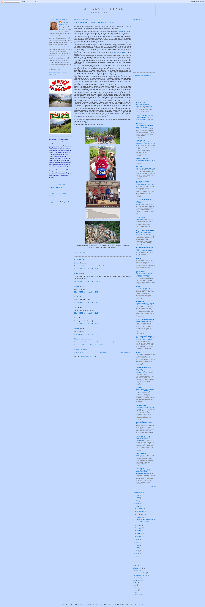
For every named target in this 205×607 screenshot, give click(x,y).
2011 (137, 545)
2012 (137, 542)
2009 (137, 550)
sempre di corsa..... (142, 405)
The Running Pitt (141, 468)
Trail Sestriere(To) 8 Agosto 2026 (145, 168)
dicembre (140, 509)
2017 (137, 498)
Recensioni (136, 595)
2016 (137, 501)
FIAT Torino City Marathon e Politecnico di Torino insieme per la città (145, 143)
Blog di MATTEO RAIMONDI (145, 231)
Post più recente (79, 352)
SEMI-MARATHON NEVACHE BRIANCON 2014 (95, 22)
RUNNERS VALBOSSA (143, 158)
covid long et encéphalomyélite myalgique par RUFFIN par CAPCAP (145, 390)
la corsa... (139, 259)
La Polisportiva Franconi (144, 336)
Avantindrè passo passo (144, 422)
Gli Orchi (139, 166)
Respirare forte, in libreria (143, 288)
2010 (137, 548)
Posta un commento (80, 349)
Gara (84, 252)
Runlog (138, 286)
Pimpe (76, 273)
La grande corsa (102, 9)
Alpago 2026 (140, 219)
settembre (140, 514)
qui (85, 121)
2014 (137, 506)
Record (135, 590)
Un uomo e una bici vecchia (144, 424)
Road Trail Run (141, 103)
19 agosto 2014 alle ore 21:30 (87, 281)
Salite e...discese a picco (143, 321)
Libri (134, 592)
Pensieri (135, 570)
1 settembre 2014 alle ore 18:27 (88, 345)
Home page (102, 352)
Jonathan (77, 263)
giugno (139, 525)
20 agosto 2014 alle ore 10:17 (87, 313)
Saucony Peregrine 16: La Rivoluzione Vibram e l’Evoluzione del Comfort (143, 471)
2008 (137, 553)
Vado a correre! (141, 453)
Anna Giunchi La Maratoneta (145, 319)
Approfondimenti (138, 580)
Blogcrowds (65, 202)
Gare (134, 582)
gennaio (140, 536)
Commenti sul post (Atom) (89, 356)
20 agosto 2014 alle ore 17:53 (87, 323)
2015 (137, 503)
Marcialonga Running (120, 52)
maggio (139, 528)
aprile (139, 530)
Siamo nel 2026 (140, 455)
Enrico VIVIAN (140, 218)
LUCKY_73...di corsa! (143, 437)
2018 (137, 495)
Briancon (120, 31)
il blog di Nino (140, 140)
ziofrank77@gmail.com (56, 187)
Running (138, 352)
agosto (139, 517)
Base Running (140, 301)
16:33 (97, 250)
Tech (134, 587)
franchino (65, 22)
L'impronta (139, 354)
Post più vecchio (125, 352)
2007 (137, 556)
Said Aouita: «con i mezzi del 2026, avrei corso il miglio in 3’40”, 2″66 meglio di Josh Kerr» (145, 275)
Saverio (76, 318)
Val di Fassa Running (140, 575)
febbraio (140, 533)
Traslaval (136, 578)
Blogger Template (54, 202)
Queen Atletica (140, 272)
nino (75, 307)
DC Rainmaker (140, 124)
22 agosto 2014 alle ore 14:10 (87, 334)
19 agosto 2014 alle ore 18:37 (87, 268)
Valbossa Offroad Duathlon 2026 (145, 160)
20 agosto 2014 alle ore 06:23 (87, 292)
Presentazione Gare (139, 573)
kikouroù (139, 387)
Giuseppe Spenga (79, 339)
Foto (134, 585)
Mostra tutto (153, 486)
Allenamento (137, 568)
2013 (137, 539)
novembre (140, 511)
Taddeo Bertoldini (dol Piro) (145, 116)
